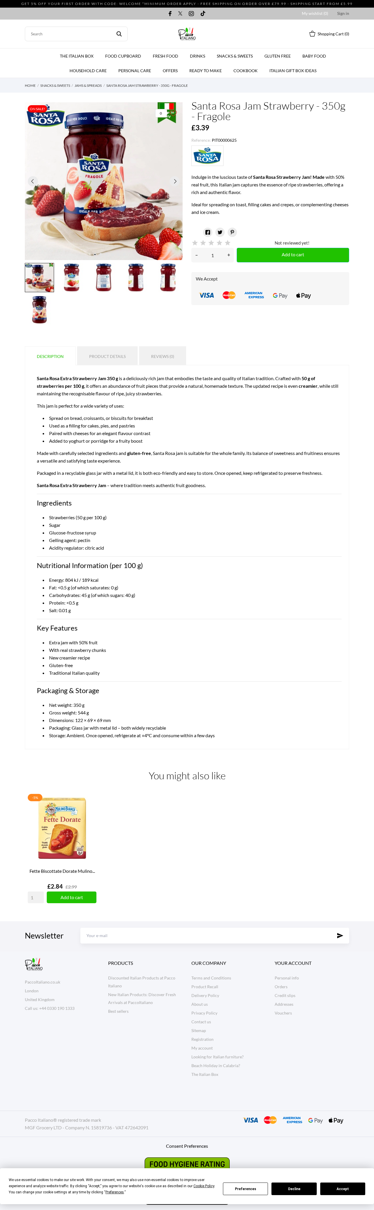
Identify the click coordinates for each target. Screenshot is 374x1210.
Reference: (201, 140)
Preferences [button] (114, 1192)
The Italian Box (204, 1074)
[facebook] (170, 13)
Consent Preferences (187, 1146)
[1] (194, 243)
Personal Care (134, 70)
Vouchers (283, 1012)
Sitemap (198, 1030)
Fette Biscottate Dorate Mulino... (62, 871)
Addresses (284, 1004)
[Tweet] (220, 232)
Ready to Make (205, 70)
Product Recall (204, 986)
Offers (170, 70)
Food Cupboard (123, 55)
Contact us (201, 1021)
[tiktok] (202, 13)
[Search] (119, 34)
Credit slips (285, 995)
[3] (211, 243)
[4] (219, 243)
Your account (293, 963)
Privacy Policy (204, 1012)
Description (50, 356)
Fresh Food (165, 55)
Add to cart (293, 254)
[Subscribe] (340, 936)
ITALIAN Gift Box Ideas (292, 70)
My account (202, 1047)
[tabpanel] (104, 181)
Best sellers (118, 1011)
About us (199, 1004)
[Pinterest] (232, 232)
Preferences (245, 1189)
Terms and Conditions (211, 977)
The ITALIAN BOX (77, 55)
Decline (294, 1189)
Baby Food (314, 55)
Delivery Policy (205, 995)
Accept (343, 1189)
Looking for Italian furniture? (217, 1056)
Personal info (287, 977)
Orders (281, 986)
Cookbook (245, 70)
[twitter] (180, 13)
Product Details (107, 356)
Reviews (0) (162, 356)
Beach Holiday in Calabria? (215, 1065)
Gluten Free (277, 55)
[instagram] (191, 13)
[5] (227, 243)
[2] (203, 243)
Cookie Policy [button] (203, 1186)
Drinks (197, 55)
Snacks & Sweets (235, 55)
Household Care (88, 70)
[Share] (207, 232)
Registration (202, 1039)
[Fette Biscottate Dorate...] (90, 813)
